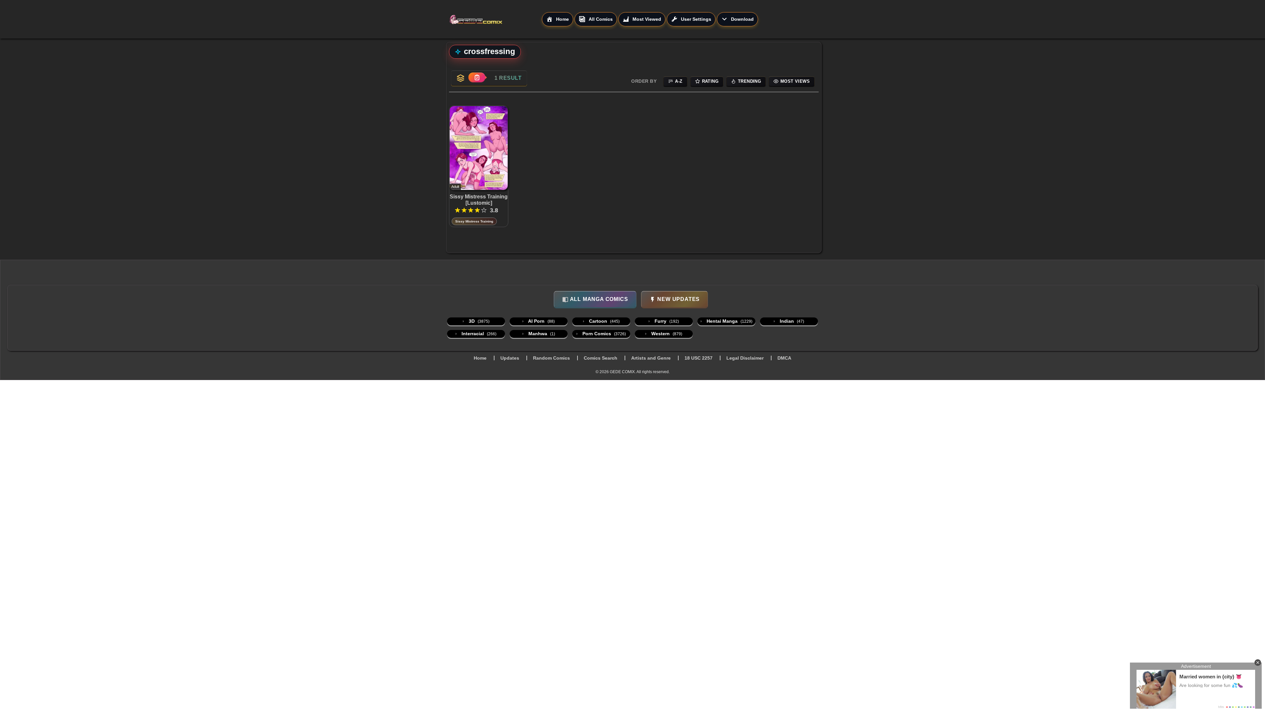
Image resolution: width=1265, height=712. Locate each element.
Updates (509, 358)
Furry (666, 321)
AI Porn (541, 321)
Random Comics (551, 358)
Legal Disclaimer (745, 358)
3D (478, 321)
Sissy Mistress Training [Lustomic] (479, 200)
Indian (791, 321)
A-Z (678, 81)
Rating (710, 81)
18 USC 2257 (699, 358)
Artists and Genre (651, 358)
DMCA (784, 358)
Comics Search (600, 358)
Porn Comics (603, 333)
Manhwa (541, 333)
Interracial (478, 333)
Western (666, 333)
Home (480, 358)
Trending (749, 81)
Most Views (795, 81)
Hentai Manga (728, 321)
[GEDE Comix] (495, 19)
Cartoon (604, 321)
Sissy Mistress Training (474, 221)
